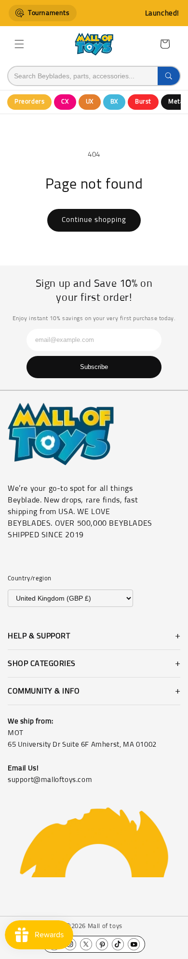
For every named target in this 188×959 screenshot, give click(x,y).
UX (90, 102)
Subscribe (94, 366)
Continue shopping (94, 219)
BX (114, 102)
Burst (143, 102)
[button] (19, 44)
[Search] (169, 76)
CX (64, 102)
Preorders (29, 102)
